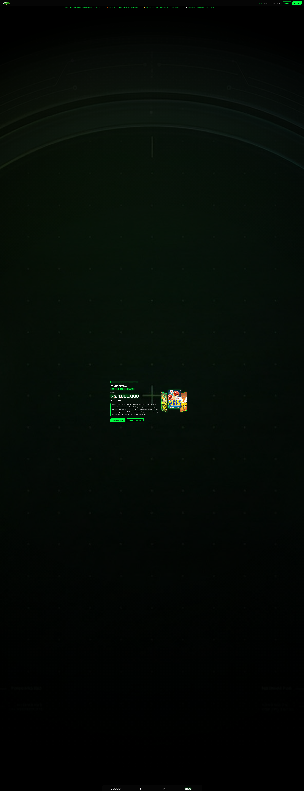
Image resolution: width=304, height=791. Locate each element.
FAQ (278, 3)
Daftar (296, 3)
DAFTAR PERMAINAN (135, 420)
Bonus (273, 3)
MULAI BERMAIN (118, 420)
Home (260, 3)
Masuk (286, 3)
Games (266, 3)
